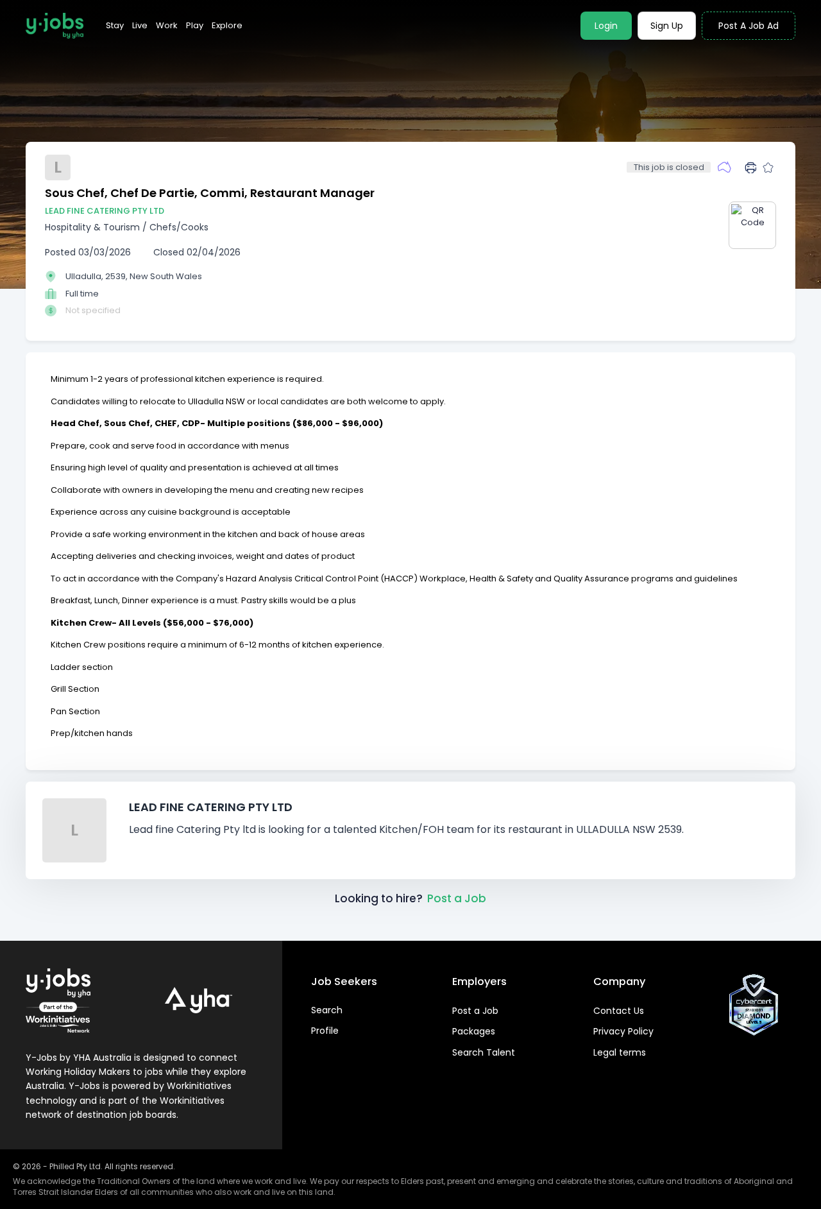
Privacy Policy (623, 1031)
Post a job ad (748, 25)
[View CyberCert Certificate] (753, 1005)
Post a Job (456, 898)
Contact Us (618, 1010)
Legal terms (619, 1052)
